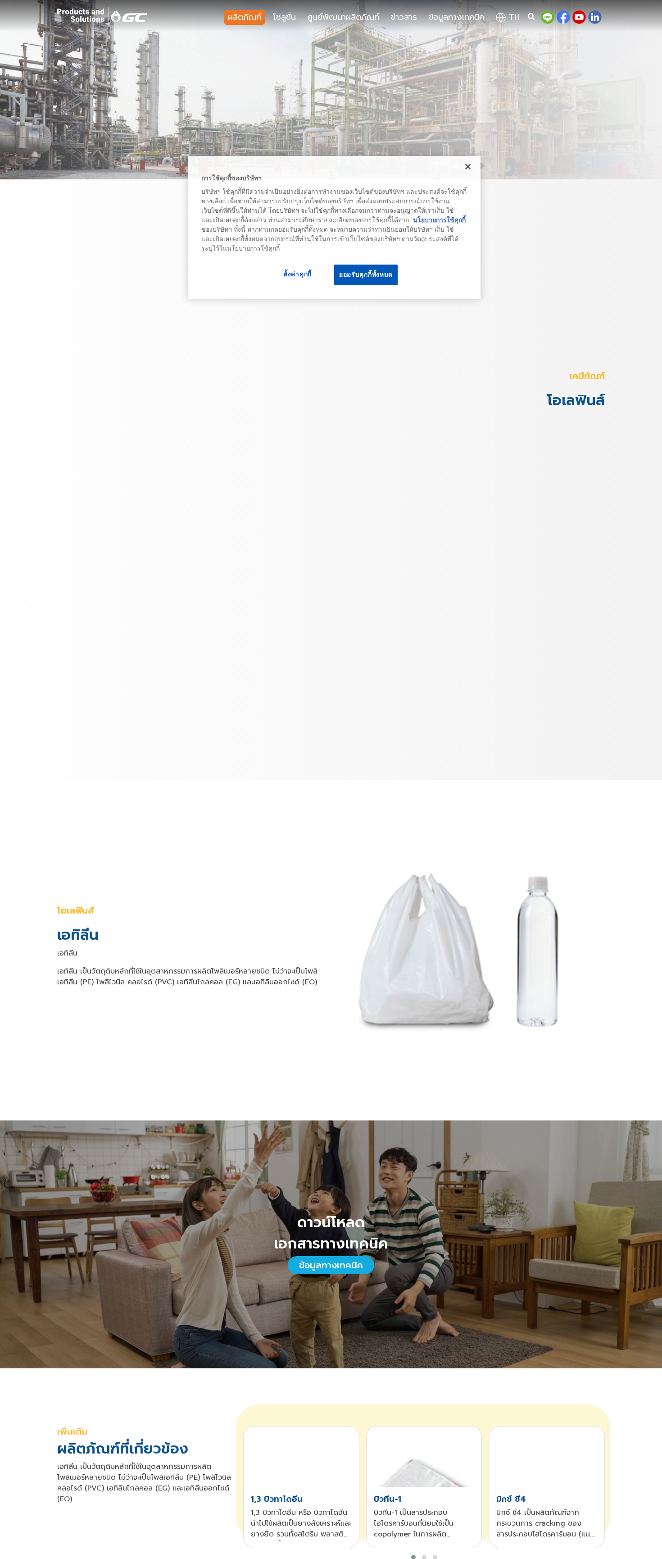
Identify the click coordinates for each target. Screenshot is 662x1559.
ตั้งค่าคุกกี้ (297, 274)
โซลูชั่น (284, 17)
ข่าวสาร (404, 17)
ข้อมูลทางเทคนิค (456, 17)
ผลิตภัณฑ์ (244, 17)
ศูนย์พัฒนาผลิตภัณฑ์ (343, 17)
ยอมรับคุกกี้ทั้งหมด (366, 274)
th (513, 17)
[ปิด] (468, 167)
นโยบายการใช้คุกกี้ (439, 220)
